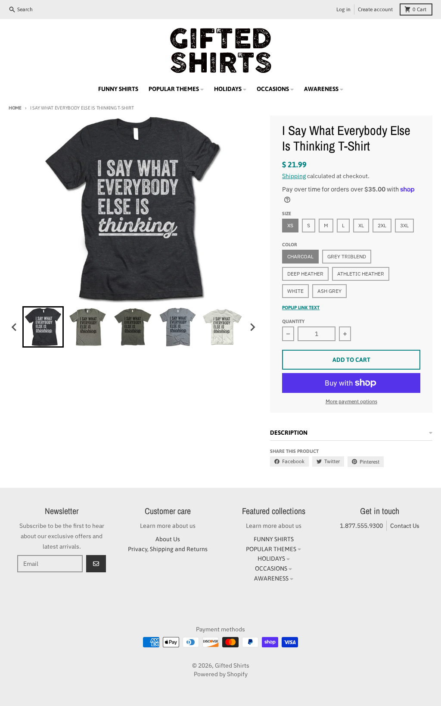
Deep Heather (305, 273)
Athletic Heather (360, 273)
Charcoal (300, 256)
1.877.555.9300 (361, 526)
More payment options (351, 401)
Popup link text (301, 307)
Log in (343, 9)
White (295, 291)
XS (290, 225)
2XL (382, 225)
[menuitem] (43, 327)
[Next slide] (252, 327)
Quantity (293, 321)
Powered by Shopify (221, 674)
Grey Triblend (346, 256)
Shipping (294, 176)
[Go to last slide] (15, 327)
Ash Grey (329, 291)
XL (361, 225)
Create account (375, 9)
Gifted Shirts (232, 665)
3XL (404, 225)
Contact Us (404, 526)
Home (15, 107)
